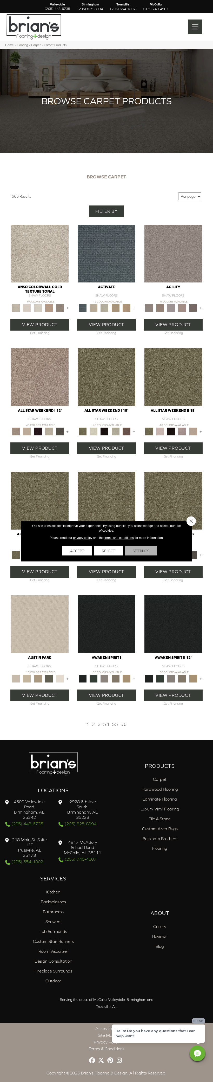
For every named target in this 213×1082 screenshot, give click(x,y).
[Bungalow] (115, 678)
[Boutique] (38, 678)
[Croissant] (182, 308)
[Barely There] (173, 253)
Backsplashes (53, 901)
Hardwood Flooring (160, 789)
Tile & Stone (160, 818)
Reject (108, 551)
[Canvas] (93, 308)
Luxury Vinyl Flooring (160, 809)
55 (115, 724)
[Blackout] (106, 624)
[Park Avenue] (59, 308)
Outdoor (53, 980)
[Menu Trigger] (195, 27)
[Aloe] (40, 377)
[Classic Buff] (126, 678)
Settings (141, 551)
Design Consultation (53, 961)
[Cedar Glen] (49, 678)
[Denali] (38, 308)
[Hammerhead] (193, 308)
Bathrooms (53, 911)
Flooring (22, 45)
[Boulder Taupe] (104, 678)
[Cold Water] (104, 308)
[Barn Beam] (59, 431)
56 (124, 724)
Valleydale (57, 7)
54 (106, 724)
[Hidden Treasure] (49, 308)
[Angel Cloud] (26, 431)
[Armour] (38, 431)
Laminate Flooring (160, 799)
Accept (77, 551)
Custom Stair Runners (53, 941)
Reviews (159, 936)
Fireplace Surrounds (53, 971)
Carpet (36, 45)
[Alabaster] (40, 624)
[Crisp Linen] (59, 678)
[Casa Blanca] (26, 308)
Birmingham (90, 7)
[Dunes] (115, 308)
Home (9, 45)
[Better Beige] (26, 678)
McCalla (155, 7)
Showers (53, 921)
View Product (39, 324)
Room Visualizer (53, 951)
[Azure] (106, 253)
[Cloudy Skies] (171, 308)
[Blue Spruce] (93, 678)
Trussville (123, 7)
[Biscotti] (160, 308)
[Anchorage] (40, 253)
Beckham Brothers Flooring (160, 843)
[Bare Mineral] (49, 431)
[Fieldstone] (126, 308)
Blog (160, 946)
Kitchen (53, 892)
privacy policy (82, 538)
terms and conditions (119, 538)
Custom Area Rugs (160, 828)
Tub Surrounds (53, 931)
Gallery (159, 926)
